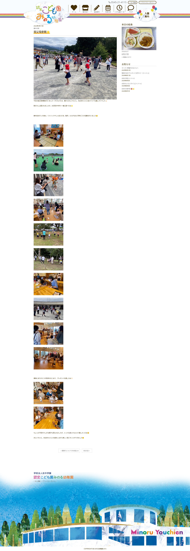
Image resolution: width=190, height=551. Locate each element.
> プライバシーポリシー (147, 2)
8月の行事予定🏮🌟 (128, 89)
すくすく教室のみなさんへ (130, 68)
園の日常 (36, 28)
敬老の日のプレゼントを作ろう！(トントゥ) (135, 73)
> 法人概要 (132, 2)
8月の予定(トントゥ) (128, 78)
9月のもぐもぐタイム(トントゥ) (132, 83)
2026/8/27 (125, 51)
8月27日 (125, 54)
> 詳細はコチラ (126, 57)
